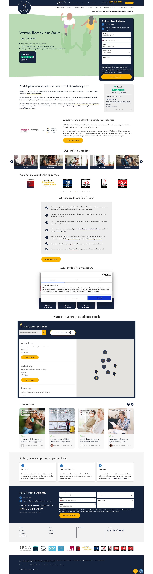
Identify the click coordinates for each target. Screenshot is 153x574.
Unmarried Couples (109, 8)
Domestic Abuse (122, 8)
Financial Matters (79, 8)
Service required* (106, 50)
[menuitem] (59, 8)
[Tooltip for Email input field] (130, 44)
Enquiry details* (115, 57)
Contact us (129, 3)
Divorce (69, 8)
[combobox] (105, 40)
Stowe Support (91, 3)
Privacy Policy (111, 72)
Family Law (105, 11)
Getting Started (60, 8)
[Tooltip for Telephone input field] (130, 38)
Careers (84, 3)
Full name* (105, 33)
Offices (132, 8)
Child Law (89, 8)
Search (62, 3)
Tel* (115, 39)
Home (99, 11)
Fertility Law (98, 8)
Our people (71, 3)
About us (78, 3)
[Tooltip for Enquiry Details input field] (130, 57)
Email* (115, 44)
